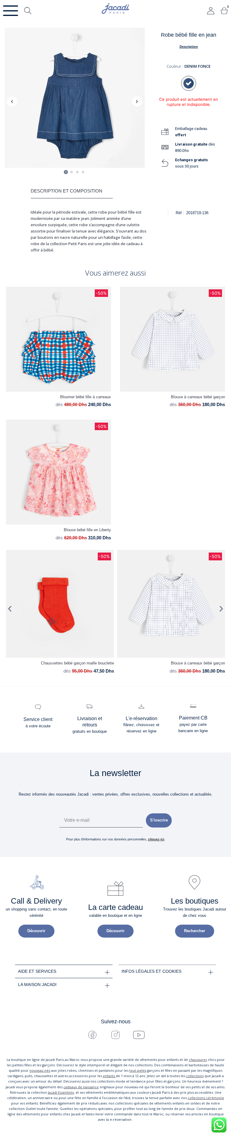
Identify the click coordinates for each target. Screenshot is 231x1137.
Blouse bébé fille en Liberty (87, 530)
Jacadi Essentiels (61, 1092)
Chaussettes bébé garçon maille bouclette (77, 663)
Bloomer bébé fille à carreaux (85, 397)
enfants (109, 1076)
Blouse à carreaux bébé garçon (198, 397)
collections (195, 1076)
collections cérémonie (206, 1097)
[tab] (66, 172)
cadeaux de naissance (81, 1087)
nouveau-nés (39, 1070)
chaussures (198, 1059)
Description (189, 46)
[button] (10, 609)
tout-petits (137, 1070)
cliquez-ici (156, 839)
